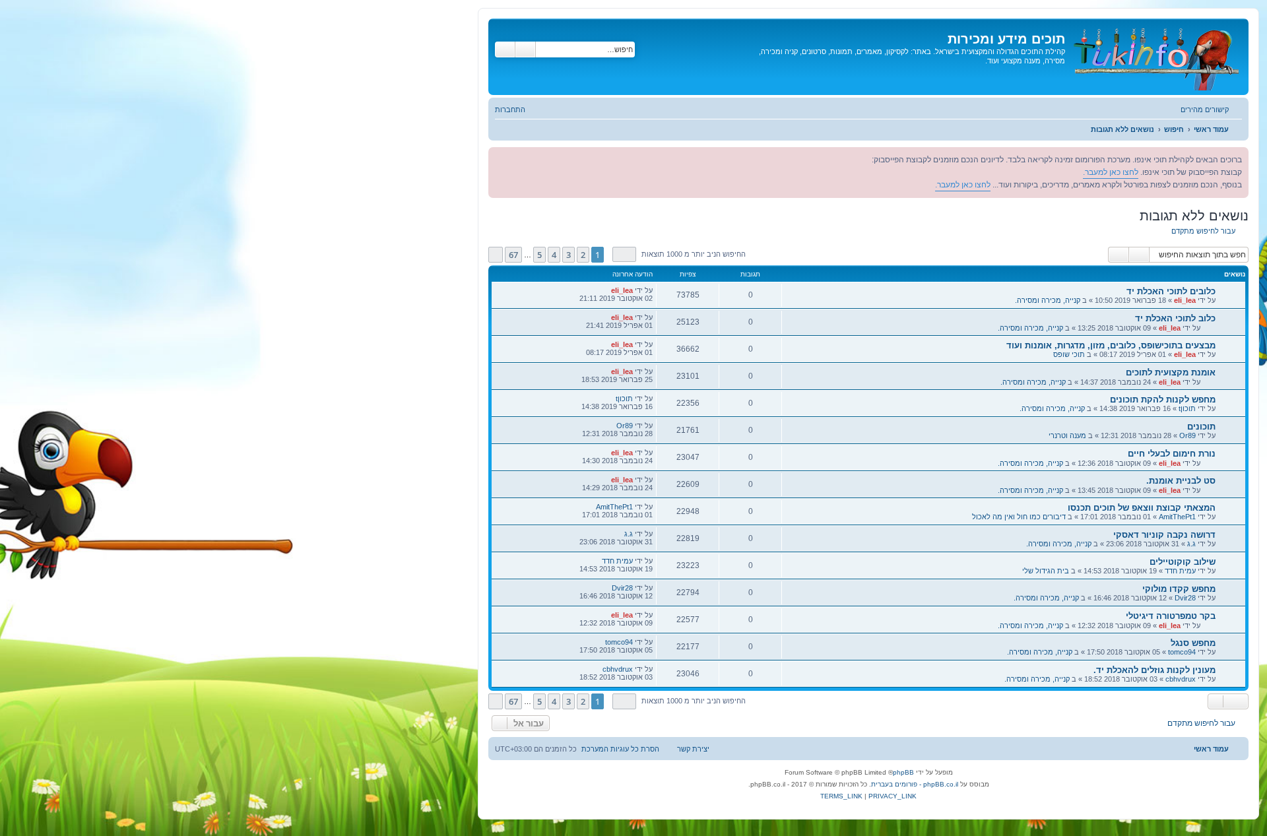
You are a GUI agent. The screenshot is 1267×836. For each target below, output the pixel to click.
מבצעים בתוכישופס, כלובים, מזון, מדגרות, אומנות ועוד (1111, 345)
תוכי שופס (1069, 354)
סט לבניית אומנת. (1181, 481)
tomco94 (1182, 652)
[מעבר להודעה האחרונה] (604, 290)
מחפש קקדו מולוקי (1179, 589)
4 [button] (554, 255)
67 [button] (513, 255)
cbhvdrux (1180, 679)
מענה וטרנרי (1067, 435)
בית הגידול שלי (1045, 571)
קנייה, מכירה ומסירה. (1047, 300)
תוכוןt (1187, 408)
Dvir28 (1185, 598)
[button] (624, 254)
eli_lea (1185, 300)
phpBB (903, 772)
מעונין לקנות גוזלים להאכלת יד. (1154, 670)
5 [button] (539, 255)
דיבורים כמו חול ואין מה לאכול (1019, 517)
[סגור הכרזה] (499, 158)
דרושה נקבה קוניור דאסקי (1164, 535)
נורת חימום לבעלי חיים (1172, 454)
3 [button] (568, 255)
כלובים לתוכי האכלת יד (1171, 291)
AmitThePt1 (1177, 517)
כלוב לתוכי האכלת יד (1175, 318)
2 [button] (583, 255)
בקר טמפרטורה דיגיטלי (1171, 616)
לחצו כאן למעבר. (1110, 172)
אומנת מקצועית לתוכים (1171, 372)
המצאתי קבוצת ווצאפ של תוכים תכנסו (1142, 508)
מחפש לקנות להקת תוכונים (1163, 399)
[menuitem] (516, 109)
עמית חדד (1180, 571)
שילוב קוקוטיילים (1183, 562)
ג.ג (1191, 544)
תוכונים (1201, 427)
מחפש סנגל (1193, 643)
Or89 (1187, 435)
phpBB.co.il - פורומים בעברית (914, 784)
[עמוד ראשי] (1155, 57)
